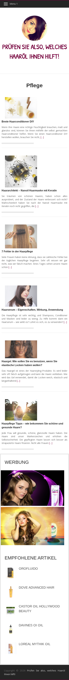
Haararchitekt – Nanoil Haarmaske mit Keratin (29, 190)
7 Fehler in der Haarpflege (17, 251)
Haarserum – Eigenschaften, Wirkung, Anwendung (32, 309)
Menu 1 (14, 3)
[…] (42, 137)
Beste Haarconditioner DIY (18, 121)
